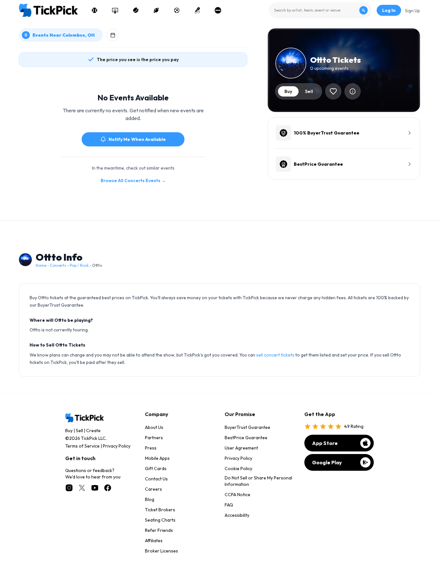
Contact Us (156, 479)
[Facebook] (108, 488)
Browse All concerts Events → (133, 180)
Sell (79, 430)
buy (288, 91)
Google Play (327, 462)
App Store (325, 443)
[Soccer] (176, 10)
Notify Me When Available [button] (137, 139)
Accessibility (237, 515)
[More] (217, 10)
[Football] (156, 10)
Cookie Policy (238, 468)
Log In (389, 10)
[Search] (363, 10)
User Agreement (241, 448)
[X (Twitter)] (82, 488)
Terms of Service (82, 446)
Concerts (58, 265)
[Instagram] (69, 488)
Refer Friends (159, 530)
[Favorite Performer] (333, 91)
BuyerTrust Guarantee (247, 427)
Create (93, 430)
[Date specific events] (113, 35)
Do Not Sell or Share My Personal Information (258, 481)
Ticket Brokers (160, 510)
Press (151, 448)
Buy (69, 430)
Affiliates (154, 540)
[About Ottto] (352, 91)
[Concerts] (197, 10)
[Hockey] (135, 10)
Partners (154, 438)
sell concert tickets (275, 355)
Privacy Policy (116, 446)
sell (309, 91)
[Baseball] (94, 10)
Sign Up (412, 11)
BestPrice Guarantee (246, 438)
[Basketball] (115, 10)
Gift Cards (155, 468)
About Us (154, 427)
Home (41, 265)
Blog (149, 499)
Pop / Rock (79, 265)
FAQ (229, 505)
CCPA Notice (237, 494)
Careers (153, 489)
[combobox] (320, 10)
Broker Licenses (161, 551)
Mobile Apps (157, 458)
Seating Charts (160, 520)
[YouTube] (95, 488)
